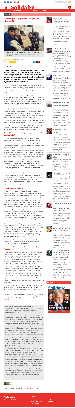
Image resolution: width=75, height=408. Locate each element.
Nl (70, 7)
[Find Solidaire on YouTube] (14, 2)
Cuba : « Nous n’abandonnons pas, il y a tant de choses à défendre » (62, 76)
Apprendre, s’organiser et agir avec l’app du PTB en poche (61, 156)
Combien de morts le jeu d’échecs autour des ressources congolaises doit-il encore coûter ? (62, 104)
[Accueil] (10, 398)
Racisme (12, 62)
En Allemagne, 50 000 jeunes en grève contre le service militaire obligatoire (61, 20)
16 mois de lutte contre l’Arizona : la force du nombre (60, 130)
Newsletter (50, 401)
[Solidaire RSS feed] (18, 2)
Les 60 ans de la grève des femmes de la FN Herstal (61, 251)
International (17, 10)
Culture (44, 10)
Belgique (8, 10)
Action (26, 10)
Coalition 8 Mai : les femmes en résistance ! (62, 204)
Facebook (6, 299)
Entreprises (35, 10)
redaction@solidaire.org (33, 388)
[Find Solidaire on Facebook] (8, 2)
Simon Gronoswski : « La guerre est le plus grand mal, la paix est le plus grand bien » (62, 229)
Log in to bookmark (5, 383)
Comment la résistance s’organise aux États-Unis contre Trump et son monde (62, 50)
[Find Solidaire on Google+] (11, 2)
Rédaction (50, 400)
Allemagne (8, 59)
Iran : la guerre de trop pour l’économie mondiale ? (62, 174)
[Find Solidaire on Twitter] (5, 2)
